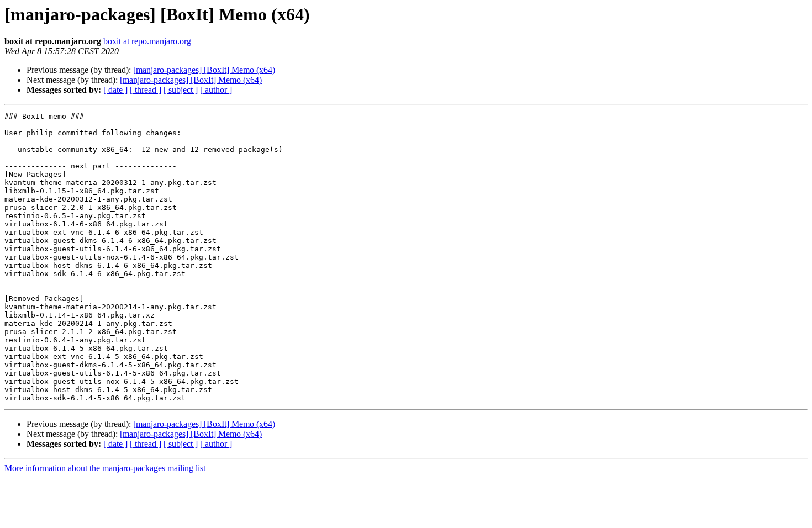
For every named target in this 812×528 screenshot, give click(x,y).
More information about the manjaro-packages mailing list (104, 468)
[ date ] (115, 89)
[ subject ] (181, 89)
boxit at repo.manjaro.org (147, 41)
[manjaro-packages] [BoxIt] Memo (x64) (204, 70)
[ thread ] (145, 89)
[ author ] (216, 89)
